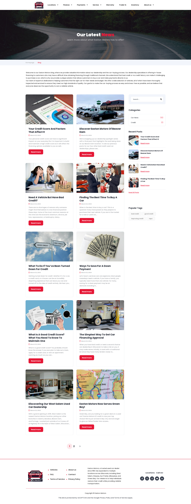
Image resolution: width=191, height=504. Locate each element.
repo (151, 219)
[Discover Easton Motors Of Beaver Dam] (100, 109)
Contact (72, 474)
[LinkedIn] (162, 478)
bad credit (135, 214)
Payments (81, 5)
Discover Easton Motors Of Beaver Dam (100, 130)
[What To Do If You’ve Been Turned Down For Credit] (49, 246)
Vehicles (53, 470)
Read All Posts (134, 192)
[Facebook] (142, 478)
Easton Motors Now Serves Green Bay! (99, 405)
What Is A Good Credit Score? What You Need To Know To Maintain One (46, 338)
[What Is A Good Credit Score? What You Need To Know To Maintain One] (49, 315)
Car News (134, 118)
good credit (149, 214)
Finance (66, 5)
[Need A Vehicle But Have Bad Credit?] (49, 178)
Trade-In (122, 5)
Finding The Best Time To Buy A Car (98, 199)
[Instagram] (152, 478)
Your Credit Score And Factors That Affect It (47, 130)
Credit (133, 122)
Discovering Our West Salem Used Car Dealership (49, 405)
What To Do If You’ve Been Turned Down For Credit (49, 267)
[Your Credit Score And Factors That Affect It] (49, 109)
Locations (52, 5)
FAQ (52, 474)
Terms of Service (57, 479)
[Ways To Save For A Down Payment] (100, 246)
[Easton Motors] (39, 5)
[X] (147, 478)
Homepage (29, 62)
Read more (36, 152)
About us (147, 5)
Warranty (110, 5)
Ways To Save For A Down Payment (95, 267)
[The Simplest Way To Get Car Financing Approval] (100, 315)
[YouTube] (157, 478)
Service (96, 5)
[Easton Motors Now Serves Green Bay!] (100, 384)
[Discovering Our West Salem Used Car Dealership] (49, 384)
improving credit (137, 219)
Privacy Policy (74, 479)
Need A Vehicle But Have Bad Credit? (46, 199)
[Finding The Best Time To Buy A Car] (100, 178)
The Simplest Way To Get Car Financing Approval (97, 336)
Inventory (135, 5)
